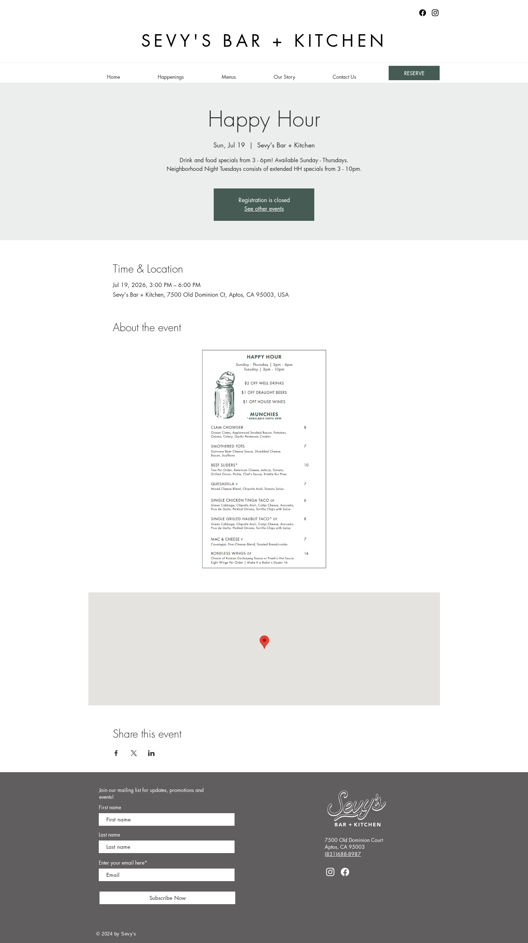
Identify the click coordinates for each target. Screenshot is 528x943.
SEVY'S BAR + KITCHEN (264, 41)
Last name (109, 834)
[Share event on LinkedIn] (151, 753)
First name (110, 807)
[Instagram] (435, 12)
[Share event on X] (133, 753)
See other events (264, 209)
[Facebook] (345, 872)
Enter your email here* (123, 862)
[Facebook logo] (422, 12)
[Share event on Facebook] (116, 753)
